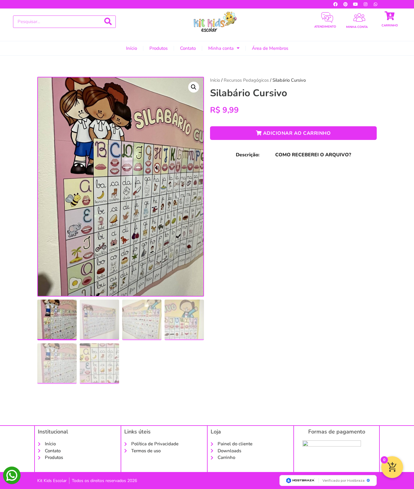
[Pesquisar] (108, 22)
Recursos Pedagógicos (246, 80)
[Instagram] (365, 4)
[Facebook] (335, 4)
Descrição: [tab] (247, 154)
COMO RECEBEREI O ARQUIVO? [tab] (313, 154)
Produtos (158, 48)
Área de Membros (270, 48)
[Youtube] (355, 4)
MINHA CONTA (357, 27)
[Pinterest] (345, 4)
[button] (193, 87)
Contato (188, 48)
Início (131, 48)
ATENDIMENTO (325, 27)
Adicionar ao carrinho (296, 133)
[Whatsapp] (375, 4)
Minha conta (221, 48)
